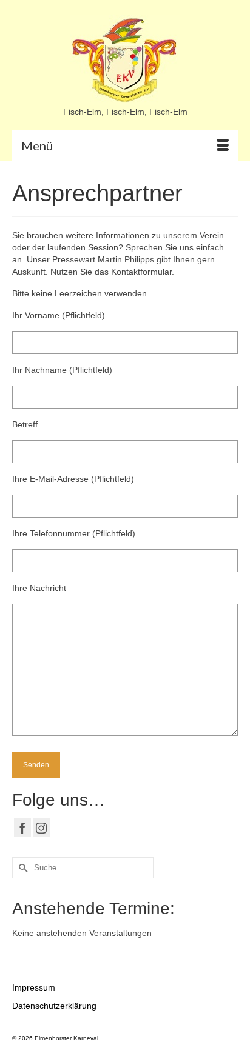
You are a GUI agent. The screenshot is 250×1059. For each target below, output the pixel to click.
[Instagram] (41, 827)
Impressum (33, 987)
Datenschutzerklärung (54, 1006)
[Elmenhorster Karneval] (125, 60)
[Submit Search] (21, 867)
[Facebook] (22, 827)
